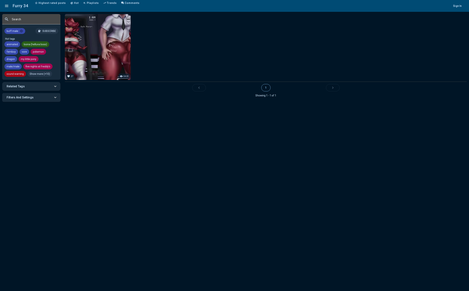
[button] (31, 86)
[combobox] (34, 20)
